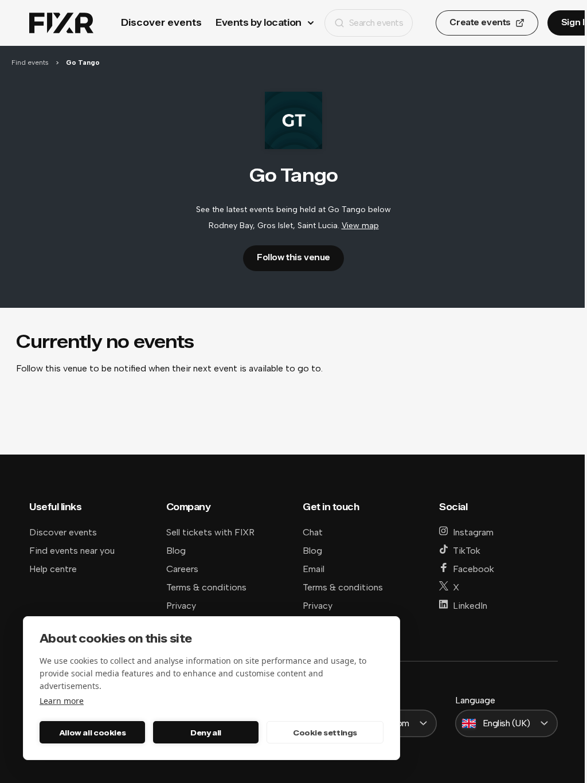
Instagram (473, 532)
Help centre (53, 568)
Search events (376, 22)
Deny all (205, 732)
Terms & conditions (206, 587)
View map (360, 225)
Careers (182, 568)
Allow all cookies (92, 732)
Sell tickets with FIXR (210, 532)
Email (313, 568)
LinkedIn (470, 605)
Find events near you (72, 550)
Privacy (181, 605)
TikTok (466, 550)
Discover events (161, 22)
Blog (176, 550)
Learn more (62, 700)
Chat (313, 532)
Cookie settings (325, 732)
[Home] (61, 23)
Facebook (473, 568)
